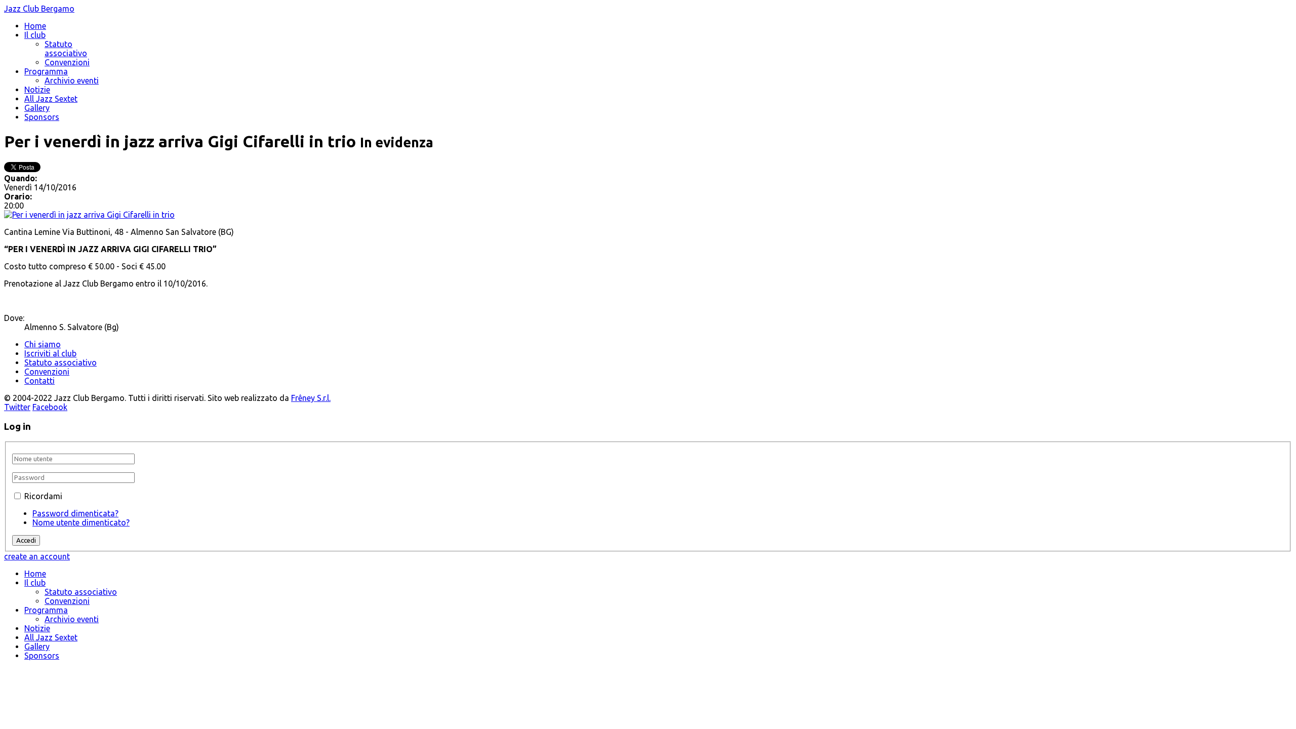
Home (35, 25)
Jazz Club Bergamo (39, 8)
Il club (35, 34)
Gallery (37, 107)
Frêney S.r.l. (311, 397)
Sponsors (41, 117)
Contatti (39, 380)
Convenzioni (67, 62)
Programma (46, 71)
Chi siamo (42, 344)
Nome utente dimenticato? (81, 522)
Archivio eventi (72, 80)
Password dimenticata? (75, 513)
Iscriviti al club (50, 353)
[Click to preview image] (89, 214)
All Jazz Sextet (50, 98)
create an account (37, 556)
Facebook (49, 407)
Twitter (17, 407)
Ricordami (43, 496)
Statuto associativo (66, 48)
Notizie (37, 89)
